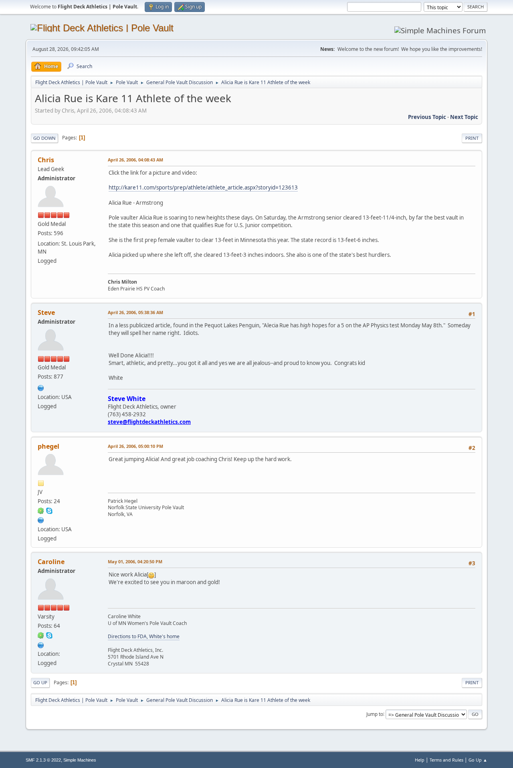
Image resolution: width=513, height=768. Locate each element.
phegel (48, 446)
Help (419, 760)
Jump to (374, 713)
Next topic (464, 117)
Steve (46, 312)
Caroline (51, 561)
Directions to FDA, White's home (144, 636)
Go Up (40, 682)
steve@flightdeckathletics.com (149, 421)
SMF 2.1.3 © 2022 (43, 760)
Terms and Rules (446, 760)
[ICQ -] (41, 510)
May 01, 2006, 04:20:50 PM (135, 561)
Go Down (44, 138)
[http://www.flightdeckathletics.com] (41, 387)
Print (472, 138)
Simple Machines (79, 760)
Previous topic (427, 117)
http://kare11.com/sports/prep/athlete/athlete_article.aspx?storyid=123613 (203, 187)
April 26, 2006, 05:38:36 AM (135, 312)
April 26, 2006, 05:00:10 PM (135, 446)
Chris (46, 159)
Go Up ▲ (478, 760)
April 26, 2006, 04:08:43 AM (135, 160)
